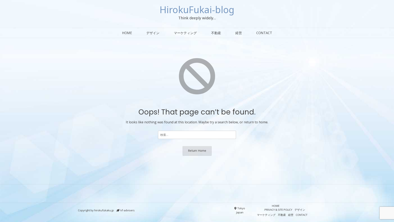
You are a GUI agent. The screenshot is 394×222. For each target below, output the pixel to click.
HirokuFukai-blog (197, 9)
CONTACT (264, 33)
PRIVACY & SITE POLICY (278, 210)
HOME (127, 33)
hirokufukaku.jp (104, 210)
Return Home (197, 151)
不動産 (216, 33)
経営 (238, 33)
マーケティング (185, 33)
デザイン (152, 33)
